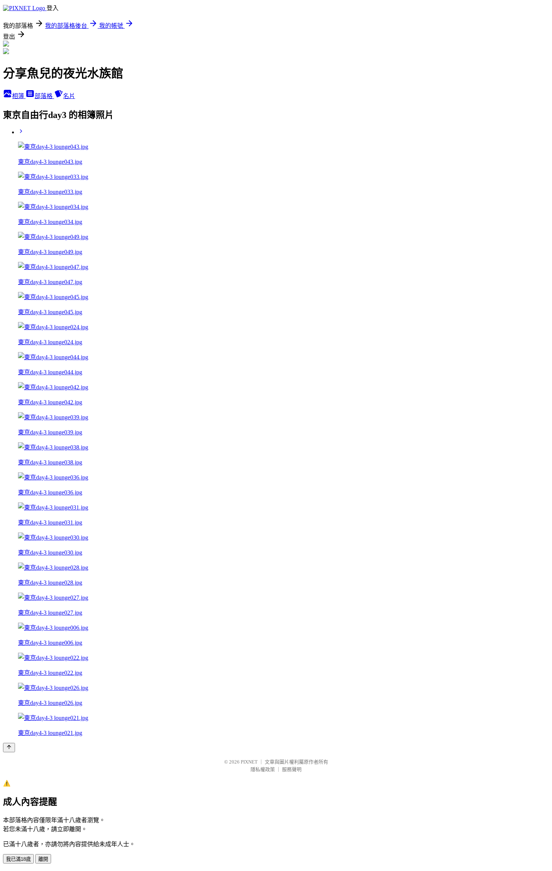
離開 (43, 859)
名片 (69, 96)
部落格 (44, 96)
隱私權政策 (262, 769)
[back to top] (9, 747)
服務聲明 (292, 769)
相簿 (19, 96)
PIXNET (249, 762)
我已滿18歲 (18, 859)
